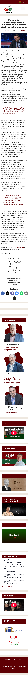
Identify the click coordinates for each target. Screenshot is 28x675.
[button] (19, 8)
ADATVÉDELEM (5, 663)
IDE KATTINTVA (19, 247)
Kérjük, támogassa (14, 545)
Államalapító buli (10, 413)
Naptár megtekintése (7, 587)
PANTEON (7, 476)
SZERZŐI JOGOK (18, 659)
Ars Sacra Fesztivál (12, 583)
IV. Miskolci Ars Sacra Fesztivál (15, 577)
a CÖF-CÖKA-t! (14, 546)
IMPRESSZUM (8, 659)
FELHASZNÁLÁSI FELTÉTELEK (18, 663)
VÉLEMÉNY (23, 30)
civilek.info (8, 30)
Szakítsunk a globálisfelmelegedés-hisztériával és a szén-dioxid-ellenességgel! (12, 380)
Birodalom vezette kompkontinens (11, 349)
